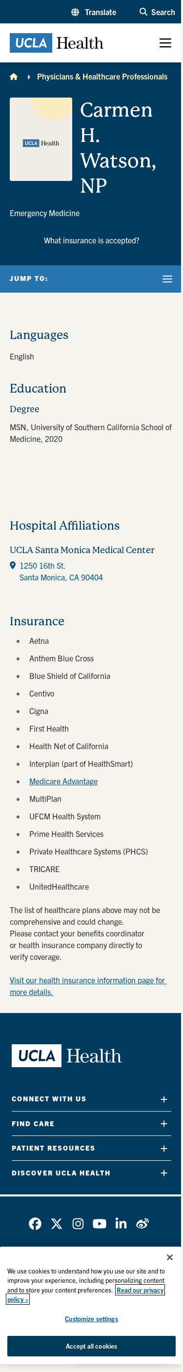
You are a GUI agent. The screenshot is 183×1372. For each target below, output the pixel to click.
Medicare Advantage (63, 781)
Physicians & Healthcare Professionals (102, 76)
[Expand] (164, 1099)
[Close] (170, 1257)
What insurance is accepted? (92, 240)
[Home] (14, 76)
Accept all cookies (91, 1346)
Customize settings (91, 1318)
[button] (93, 12)
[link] (35, 1224)
